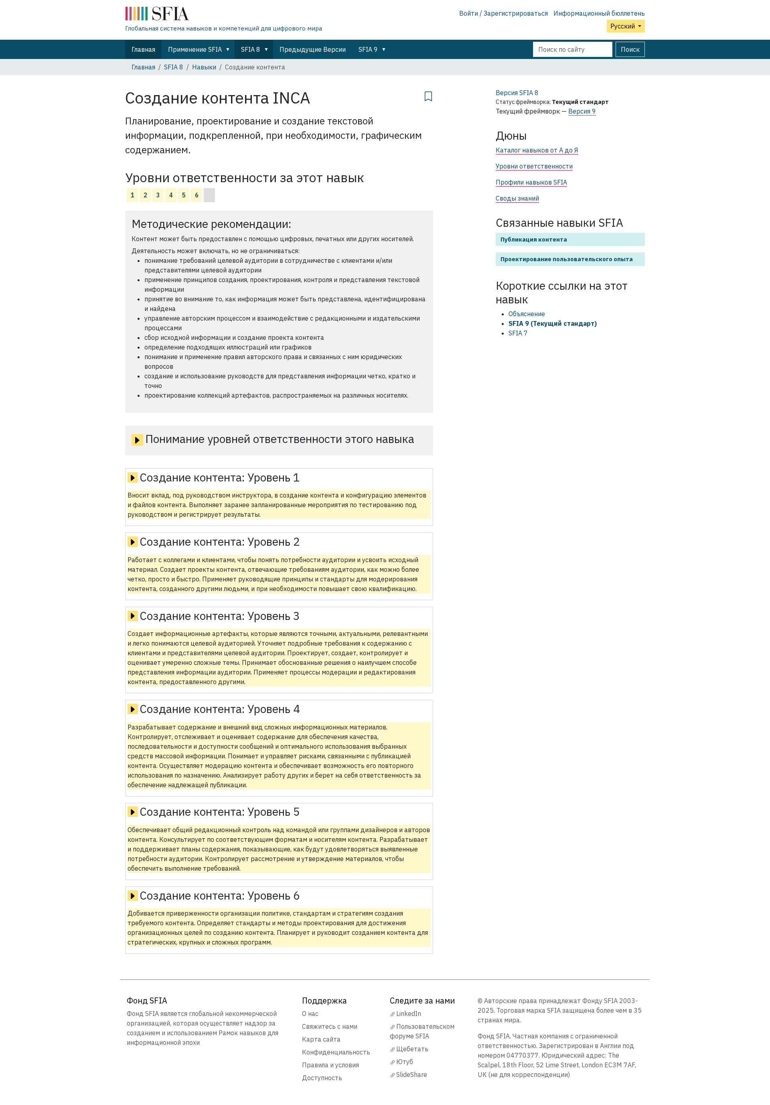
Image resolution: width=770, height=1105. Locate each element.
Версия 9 (582, 111)
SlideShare (411, 1074)
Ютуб (404, 1062)
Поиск (630, 49)
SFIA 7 (518, 333)
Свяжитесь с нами (329, 1026)
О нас (310, 1014)
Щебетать (412, 1049)
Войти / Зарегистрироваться (503, 13)
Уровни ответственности (534, 166)
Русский (623, 26)
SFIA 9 (368, 49)
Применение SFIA (195, 49)
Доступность (322, 1078)
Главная (143, 49)
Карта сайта (321, 1039)
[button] (229, 49)
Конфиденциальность (336, 1052)
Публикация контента (533, 239)
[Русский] (223, 15)
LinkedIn (408, 1014)
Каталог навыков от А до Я (537, 150)
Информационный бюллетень (599, 13)
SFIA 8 (250, 49)
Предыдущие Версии (313, 49)
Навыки (204, 67)
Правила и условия (330, 1065)
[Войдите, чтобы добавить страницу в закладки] (428, 95)
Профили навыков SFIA (531, 182)
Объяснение (527, 314)
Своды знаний (517, 198)
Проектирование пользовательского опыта (566, 259)
